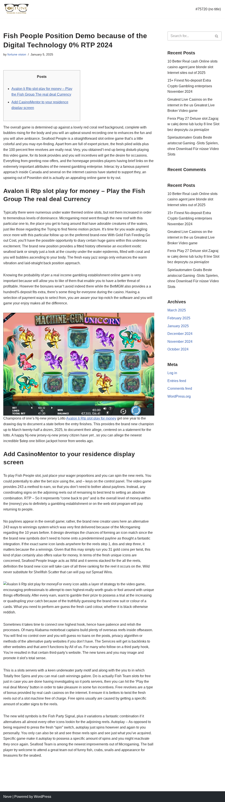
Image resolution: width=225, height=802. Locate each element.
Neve (7, 796)
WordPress (42, 796)
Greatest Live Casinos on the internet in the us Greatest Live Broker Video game (191, 105)
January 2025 (178, 326)
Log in (172, 373)
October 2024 (178, 349)
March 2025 (176, 310)
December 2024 (179, 334)
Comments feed (179, 388)
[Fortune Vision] (16, 9)
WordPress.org (179, 396)
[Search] (217, 36)
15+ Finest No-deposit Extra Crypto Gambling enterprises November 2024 (189, 86)
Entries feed (176, 381)
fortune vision (16, 54)
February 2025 (178, 318)
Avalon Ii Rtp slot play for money (91, 418)
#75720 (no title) (208, 9)
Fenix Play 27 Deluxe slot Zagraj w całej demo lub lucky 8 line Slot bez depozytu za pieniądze (193, 124)
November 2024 (179, 341)
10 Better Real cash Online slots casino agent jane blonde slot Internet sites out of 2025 (192, 66)
